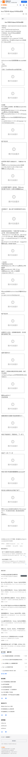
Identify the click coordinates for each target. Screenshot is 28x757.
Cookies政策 (12, 748)
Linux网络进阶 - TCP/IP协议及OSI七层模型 (10, 694)
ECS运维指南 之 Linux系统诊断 (7, 711)
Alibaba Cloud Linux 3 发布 (7, 706)
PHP (22, 543)
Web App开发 (15, 546)
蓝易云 (2, 586)
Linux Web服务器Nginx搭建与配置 (8, 681)
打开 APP (24, 1)
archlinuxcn (3, 728)
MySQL (21, 546)
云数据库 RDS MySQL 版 (10, 543)
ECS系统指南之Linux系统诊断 (7, 709)
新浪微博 (8, 737)
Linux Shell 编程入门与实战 (7, 692)
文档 (2, 743)
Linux (18, 543)
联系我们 (14, 740)
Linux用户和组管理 (5, 684)
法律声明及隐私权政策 (5, 748)
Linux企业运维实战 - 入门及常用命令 (9, 689)
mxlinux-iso (3, 723)
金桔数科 (2, 640)
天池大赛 (10, 743)
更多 (2, 698)
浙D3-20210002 (14, 753)
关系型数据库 (8, 546)
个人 (26, 8)
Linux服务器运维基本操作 (6, 687)
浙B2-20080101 (14, 751)
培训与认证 (14, 743)
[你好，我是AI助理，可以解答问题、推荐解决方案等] (20, 5)
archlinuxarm (4, 725)
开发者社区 (6, 743)
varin (2, 578)
